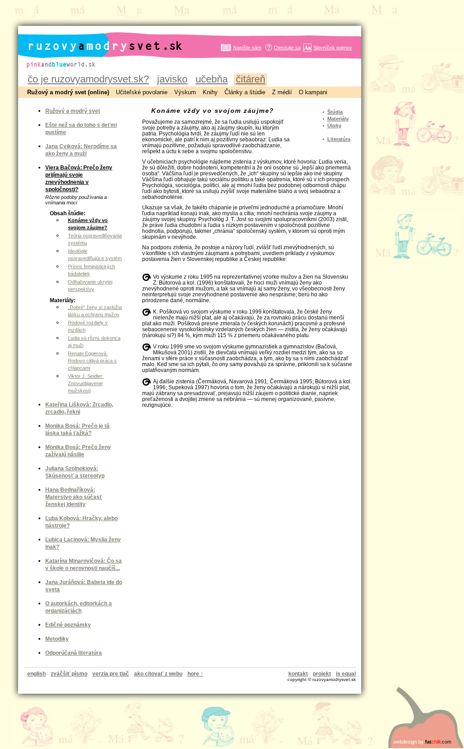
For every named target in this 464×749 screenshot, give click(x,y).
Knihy (210, 92)
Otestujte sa (287, 47)
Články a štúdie (245, 92)
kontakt (298, 674)
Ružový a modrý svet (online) (68, 92)
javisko (172, 79)
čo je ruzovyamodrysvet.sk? (88, 79)
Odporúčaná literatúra (73, 653)
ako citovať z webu (158, 674)
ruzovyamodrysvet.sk (94, 38)
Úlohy (334, 125)
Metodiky (57, 639)
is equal (346, 674)
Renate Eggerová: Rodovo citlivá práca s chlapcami (92, 361)
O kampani (313, 92)
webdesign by (422, 741)
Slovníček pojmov (332, 47)
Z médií (282, 92)
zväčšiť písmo (69, 674)
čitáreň (250, 79)
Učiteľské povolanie (141, 92)
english (36, 674)
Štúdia (335, 112)
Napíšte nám (247, 47)
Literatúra (338, 139)
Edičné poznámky (68, 625)
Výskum (185, 92)
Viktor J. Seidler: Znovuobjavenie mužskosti (86, 383)
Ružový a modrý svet (72, 111)
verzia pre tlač (110, 674)
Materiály (338, 118)
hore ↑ (195, 674)
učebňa (212, 79)
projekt (322, 674)
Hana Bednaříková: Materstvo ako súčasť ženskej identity (73, 497)
